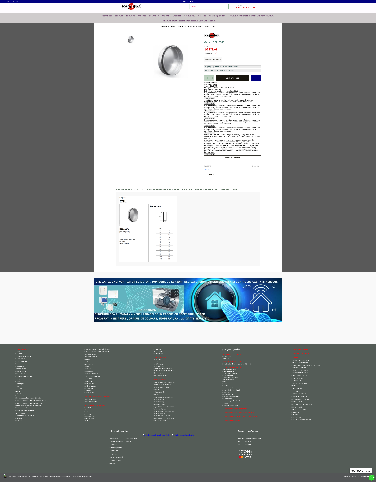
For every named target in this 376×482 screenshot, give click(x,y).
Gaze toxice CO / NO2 (161, 387)
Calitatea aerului (159, 392)
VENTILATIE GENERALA (299, 362)
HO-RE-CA (295, 412)
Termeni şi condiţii (217, 16)
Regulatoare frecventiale (231, 349)
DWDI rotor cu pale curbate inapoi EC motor (30, 403)
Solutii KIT (154, 16)
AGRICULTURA (296, 388)
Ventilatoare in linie (299, 349)
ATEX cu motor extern (92, 376)
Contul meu (189, 16)
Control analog (159, 402)
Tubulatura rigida (228, 379)
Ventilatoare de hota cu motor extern (238, 412)
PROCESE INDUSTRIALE (300, 399)
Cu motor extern (21, 361)
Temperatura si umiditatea (163, 384)
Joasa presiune (20, 368)
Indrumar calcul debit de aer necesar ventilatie (186, 21)
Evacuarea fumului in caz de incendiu (28, 406)
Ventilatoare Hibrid (91, 356)
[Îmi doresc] (256, 78)
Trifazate (225, 358)
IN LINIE (87, 359)
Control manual (159, 399)
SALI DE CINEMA (297, 378)
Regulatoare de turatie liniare (164, 397)
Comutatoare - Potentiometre (164, 411)
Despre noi (107, 16)
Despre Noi (113, 438)
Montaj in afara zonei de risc (25, 410)
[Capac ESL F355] (130, 40)
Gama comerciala (90, 399)
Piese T (225, 381)
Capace (225, 403)
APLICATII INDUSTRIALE (299, 383)
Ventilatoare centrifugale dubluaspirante (239, 416)
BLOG (212, 21)
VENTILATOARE (22, 349)
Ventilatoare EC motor (231, 420)
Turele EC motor (21, 389)
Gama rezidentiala (91, 401)
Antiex (87, 366)
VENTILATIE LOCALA (298, 409)
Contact (119, 16)
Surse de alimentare (229, 351)
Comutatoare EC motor (162, 416)
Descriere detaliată (127, 190)
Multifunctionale (159, 404)
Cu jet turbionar (90, 410)
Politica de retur (115, 460)
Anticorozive (89, 381)
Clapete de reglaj (228, 371)
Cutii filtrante (158, 364)
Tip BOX (18, 393)
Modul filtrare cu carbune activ (164, 370)
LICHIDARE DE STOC (300, 353)
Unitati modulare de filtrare (163, 368)
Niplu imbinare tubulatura (231, 396)
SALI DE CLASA (296, 381)
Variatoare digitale (160, 409)
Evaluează (207, 169)
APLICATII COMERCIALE (299, 370)
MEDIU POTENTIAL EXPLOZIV (301, 404)
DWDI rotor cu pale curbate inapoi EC (97, 351)
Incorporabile (19, 396)
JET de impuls (20, 413)
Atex (17, 386)
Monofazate (226, 356)
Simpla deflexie (90, 416)
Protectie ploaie (228, 394)
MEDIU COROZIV (297, 407)
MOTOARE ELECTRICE (231, 354)
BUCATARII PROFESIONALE (301, 420)
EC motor (18, 364)
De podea (88, 414)
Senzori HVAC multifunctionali (164, 382)
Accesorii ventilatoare (230, 405)
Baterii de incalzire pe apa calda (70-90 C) (236, 364)
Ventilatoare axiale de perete (234, 408)
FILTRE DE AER (160, 357)
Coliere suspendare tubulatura (232, 401)
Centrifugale (19, 366)
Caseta (156, 362)
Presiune (157, 394)
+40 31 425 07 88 (244, 444)
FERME (293, 386)
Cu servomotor (227, 375)
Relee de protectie (160, 420)
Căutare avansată (116, 457)
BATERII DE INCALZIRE (231, 362)
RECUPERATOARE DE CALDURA (98, 396)
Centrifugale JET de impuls (24, 415)
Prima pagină (165, 26)
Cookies (112, 463)
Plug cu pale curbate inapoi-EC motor (28, 398)
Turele (17, 379)
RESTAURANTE (297, 417)
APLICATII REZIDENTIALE (300, 360)
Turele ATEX (89, 379)
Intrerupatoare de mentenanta (164, 418)
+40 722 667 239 (12, 1)
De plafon (88, 407)
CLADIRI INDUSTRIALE (299, 396)
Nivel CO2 (157, 389)
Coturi (224, 383)
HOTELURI (295, 414)
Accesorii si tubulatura (195, 26)
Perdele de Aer (89, 393)
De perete (18, 353)
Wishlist (177, 16)
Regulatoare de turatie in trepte (164, 407)
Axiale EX (88, 369)
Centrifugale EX (90, 371)
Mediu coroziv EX (90, 386)
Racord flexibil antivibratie (231, 390)
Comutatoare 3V (159, 413)
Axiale (17, 351)
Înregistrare (113, 454)
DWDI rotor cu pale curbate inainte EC (98, 349)
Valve (86, 420)
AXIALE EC (88, 361)
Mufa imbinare (227, 398)
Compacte (157, 360)
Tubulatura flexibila (229, 369)
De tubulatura (20, 359)
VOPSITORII (295, 391)
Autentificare (114, 451)
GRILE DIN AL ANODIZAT (95, 405)
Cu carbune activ (159, 366)
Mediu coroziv (89, 383)
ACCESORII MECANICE (178, 26)
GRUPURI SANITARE (298, 368)
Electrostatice (159, 373)
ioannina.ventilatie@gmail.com (249, 438)
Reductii (225, 386)
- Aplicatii (295, 358)
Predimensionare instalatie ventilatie (216, 190)
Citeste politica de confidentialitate (57, 476)
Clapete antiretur (228, 388)
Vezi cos (202, 16)
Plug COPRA (89, 364)
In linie (17, 391)
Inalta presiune (20, 374)
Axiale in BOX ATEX (91, 374)
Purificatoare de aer (160, 375)
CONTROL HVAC (160, 380)
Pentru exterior (90, 412)
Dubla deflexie (89, 418)
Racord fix (226, 392)
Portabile (18, 418)
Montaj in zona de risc (23, 408)
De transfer (157, 349)
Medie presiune (20, 371)
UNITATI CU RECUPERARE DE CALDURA (305, 365)
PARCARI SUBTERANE (299, 375)
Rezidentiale (89, 388)
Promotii (130, 16)
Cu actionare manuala (230, 373)
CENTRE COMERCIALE (299, 373)
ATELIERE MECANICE (299, 394)
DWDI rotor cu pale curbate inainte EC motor (30, 400)
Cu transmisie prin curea (23, 356)
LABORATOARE (297, 402)
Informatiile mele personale (82, 476)
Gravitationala (158, 351)
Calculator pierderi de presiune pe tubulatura (252, 16)
